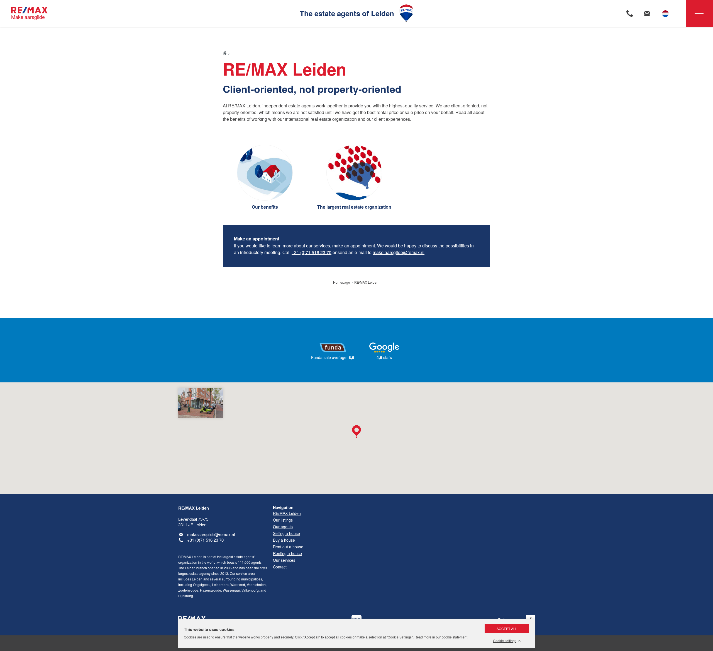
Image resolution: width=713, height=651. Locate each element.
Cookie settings (504, 641)
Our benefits (265, 207)
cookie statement (454, 637)
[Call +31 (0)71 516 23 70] (629, 13)
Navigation (699, 13)
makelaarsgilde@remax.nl (398, 252)
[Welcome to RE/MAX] (354, 173)
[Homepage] (226, 53)
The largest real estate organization (354, 207)
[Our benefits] (265, 173)
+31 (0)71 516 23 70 (311, 252)
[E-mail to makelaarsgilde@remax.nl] (647, 13)
